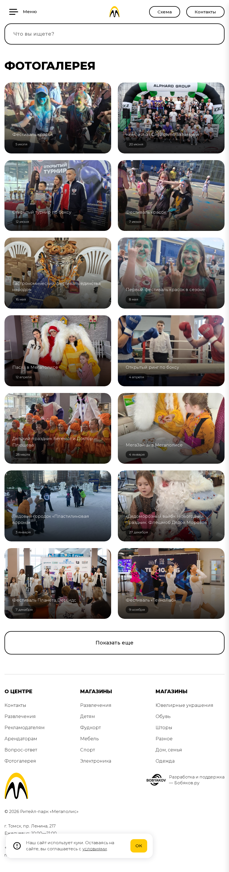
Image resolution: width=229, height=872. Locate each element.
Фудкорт (90, 727)
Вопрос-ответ (20, 750)
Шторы (164, 727)
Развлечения (20, 716)
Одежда (165, 761)
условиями (94, 848)
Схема (165, 11)
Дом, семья (169, 750)
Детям (87, 716)
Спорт (87, 750)
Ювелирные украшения (184, 705)
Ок (138, 845)
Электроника (95, 761)
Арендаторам (20, 738)
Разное (164, 738)
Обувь (163, 716)
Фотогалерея (20, 761)
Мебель (89, 738)
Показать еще (114, 643)
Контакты (205, 11)
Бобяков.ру (186, 782)
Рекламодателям (24, 727)
